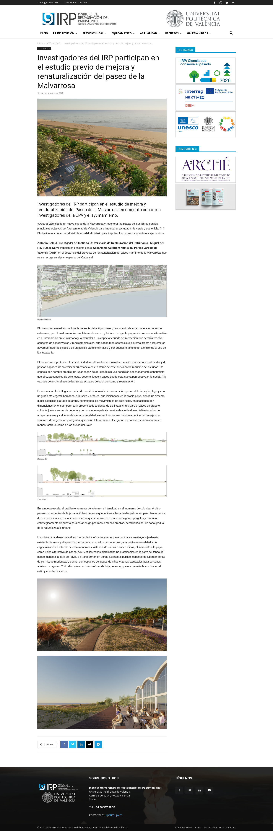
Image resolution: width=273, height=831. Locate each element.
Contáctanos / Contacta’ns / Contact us (215, 827)
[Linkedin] (227, 2)
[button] (231, 33)
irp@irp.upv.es (114, 815)
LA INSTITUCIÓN (63, 33)
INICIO (44, 33)
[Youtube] (233, 2)
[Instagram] (220, 2)
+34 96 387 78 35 (104, 807)
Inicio (40, 43)
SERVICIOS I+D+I (93, 33)
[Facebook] (214, 2)
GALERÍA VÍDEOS (197, 33)
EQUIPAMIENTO (121, 33)
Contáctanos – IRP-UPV (75, 2)
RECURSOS (172, 33)
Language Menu (183, 827)
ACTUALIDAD (148, 33)
